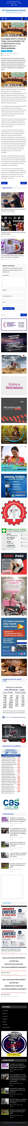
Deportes (5, 1013)
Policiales (5, 1019)
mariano (17, 53)
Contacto (20, 3)
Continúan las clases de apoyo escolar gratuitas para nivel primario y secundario (18, 819)
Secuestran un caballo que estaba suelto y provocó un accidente (17, 844)
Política (3, 51)
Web (4, 302)
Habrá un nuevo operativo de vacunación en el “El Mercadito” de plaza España (13, 210)
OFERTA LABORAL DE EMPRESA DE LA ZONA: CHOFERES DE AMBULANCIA (14, 922)
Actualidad (5, 1010)
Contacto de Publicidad (11, 3)
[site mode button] (22, 18)
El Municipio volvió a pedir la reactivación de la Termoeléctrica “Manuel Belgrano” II (5, 183)
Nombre (4, 290)
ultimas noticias (6, 1027)
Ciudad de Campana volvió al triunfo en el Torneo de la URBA (18, 865)
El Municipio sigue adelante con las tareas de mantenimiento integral (24, 183)
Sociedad (9, 51)
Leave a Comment (6, 55)
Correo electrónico (7, 296)
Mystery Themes (13, 1124)
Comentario (6, 275)
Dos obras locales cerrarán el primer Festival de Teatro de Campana (13, 233)
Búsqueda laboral (5, 972)
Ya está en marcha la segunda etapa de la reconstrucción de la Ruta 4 (18, 854)
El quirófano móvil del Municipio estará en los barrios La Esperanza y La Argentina (12, 256)
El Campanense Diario (14, 10)
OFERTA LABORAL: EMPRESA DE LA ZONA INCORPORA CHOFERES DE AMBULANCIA (11, 950)
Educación (5, 1016)
